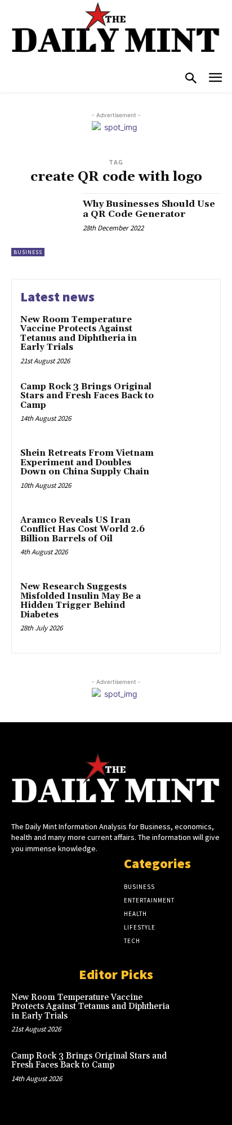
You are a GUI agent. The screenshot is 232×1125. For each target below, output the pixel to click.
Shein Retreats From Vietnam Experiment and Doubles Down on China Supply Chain (87, 462)
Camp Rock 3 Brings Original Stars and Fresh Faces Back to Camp (87, 396)
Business (28, 252)
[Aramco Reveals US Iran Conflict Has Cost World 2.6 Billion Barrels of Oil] (187, 538)
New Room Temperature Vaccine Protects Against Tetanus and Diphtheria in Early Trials (78, 333)
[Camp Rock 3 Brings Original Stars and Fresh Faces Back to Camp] (187, 405)
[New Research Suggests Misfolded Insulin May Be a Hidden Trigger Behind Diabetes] (187, 605)
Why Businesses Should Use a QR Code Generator (149, 209)
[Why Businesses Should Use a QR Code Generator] (42, 224)
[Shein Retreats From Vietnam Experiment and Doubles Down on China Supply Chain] (187, 471)
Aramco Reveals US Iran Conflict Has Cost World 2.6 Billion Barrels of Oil (82, 529)
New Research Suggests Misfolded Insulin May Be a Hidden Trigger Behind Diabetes (80, 600)
